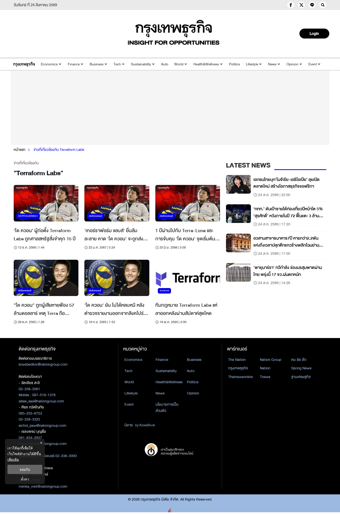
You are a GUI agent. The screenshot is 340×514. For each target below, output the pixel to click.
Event (312, 64)
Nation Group (270, 359)
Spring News (301, 368)
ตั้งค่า (25, 479)
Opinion (292, 64)
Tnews (265, 377)
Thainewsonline (240, 377)
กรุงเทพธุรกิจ (238, 368)
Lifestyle (252, 64)
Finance (74, 64)
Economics (49, 64)
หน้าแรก (19, 149)
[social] (290, 4)
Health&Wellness (206, 64)
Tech (117, 64)
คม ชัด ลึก (298, 359)
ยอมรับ (25, 469)
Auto (164, 64)
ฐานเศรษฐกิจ (301, 377)
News (272, 64)
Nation (265, 368)
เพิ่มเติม (13, 459)
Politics (234, 64)
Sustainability (141, 64)
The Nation (237, 359)
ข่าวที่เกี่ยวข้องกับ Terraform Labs (59, 149)
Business (97, 64)
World (178, 64)
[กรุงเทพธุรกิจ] (24, 64)
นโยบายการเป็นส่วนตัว (167, 407)
